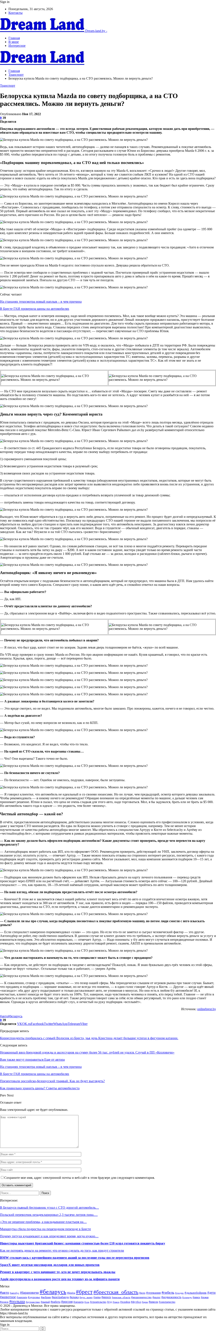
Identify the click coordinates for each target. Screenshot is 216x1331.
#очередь (187, 1297)
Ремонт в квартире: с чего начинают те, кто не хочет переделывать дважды (57, 1272)
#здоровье (34, 1297)
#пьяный (45, 1301)
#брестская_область (115, 1292)
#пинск (196, 1297)
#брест (84, 1292)
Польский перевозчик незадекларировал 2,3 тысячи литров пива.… (49, 1214)
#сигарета (78, 1301)
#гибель (168, 1292)
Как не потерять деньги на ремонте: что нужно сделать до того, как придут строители (62, 1250)
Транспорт (7, 85)
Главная (14, 38)
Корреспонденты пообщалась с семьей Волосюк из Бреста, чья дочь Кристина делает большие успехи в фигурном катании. (89, 1038)
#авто (4, 1016)
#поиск (4, 1301)
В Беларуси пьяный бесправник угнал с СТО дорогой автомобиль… (49, 1207)
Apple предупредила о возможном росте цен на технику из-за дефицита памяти (60, 1279)
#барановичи (29, 1292)
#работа (55, 1301)
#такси (116, 1302)
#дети (211, 1292)
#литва (97, 1297)
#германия (153, 1292)
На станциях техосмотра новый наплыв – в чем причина (41, 301)
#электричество (167, 1301)
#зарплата (22, 1297)
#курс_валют (86, 1297)
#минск (106, 1297)
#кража (74, 1297)
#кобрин (46, 1297)
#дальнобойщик (196, 1292)
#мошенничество (141, 1297)
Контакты (15, 13)
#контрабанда (60, 1297)
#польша (17, 1301)
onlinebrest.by (206, 1009)
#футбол (136, 1301)
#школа (153, 1301)
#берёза (71, 1293)
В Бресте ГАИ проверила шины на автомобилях (34, 308)
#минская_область (121, 1297)
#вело (142, 1293)
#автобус (14, 1293)
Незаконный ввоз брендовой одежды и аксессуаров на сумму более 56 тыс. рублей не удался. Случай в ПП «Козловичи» (87, 1052)
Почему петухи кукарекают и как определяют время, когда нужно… (49, 1236)
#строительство (98, 1302)
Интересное (17, 45)
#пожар (205, 1297)
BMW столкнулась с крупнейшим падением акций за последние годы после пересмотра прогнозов (74, 1257)
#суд (109, 1301)
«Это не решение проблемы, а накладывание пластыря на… (43, 1222)
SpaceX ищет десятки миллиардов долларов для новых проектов (50, 1265)
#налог (157, 1297)
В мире (13, 42)
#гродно (179, 1293)
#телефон (125, 1301)
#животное (8, 1297)
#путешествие (33, 1302)
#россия (67, 1302)
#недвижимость (171, 1297)
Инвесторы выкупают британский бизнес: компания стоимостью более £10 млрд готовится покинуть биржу (82, 1243)
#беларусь (15, 1016)
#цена (145, 1302)
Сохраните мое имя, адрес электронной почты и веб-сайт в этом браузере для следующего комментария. (79, 1177)
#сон (86, 1302)
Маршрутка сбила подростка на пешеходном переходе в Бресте (45, 1229)
